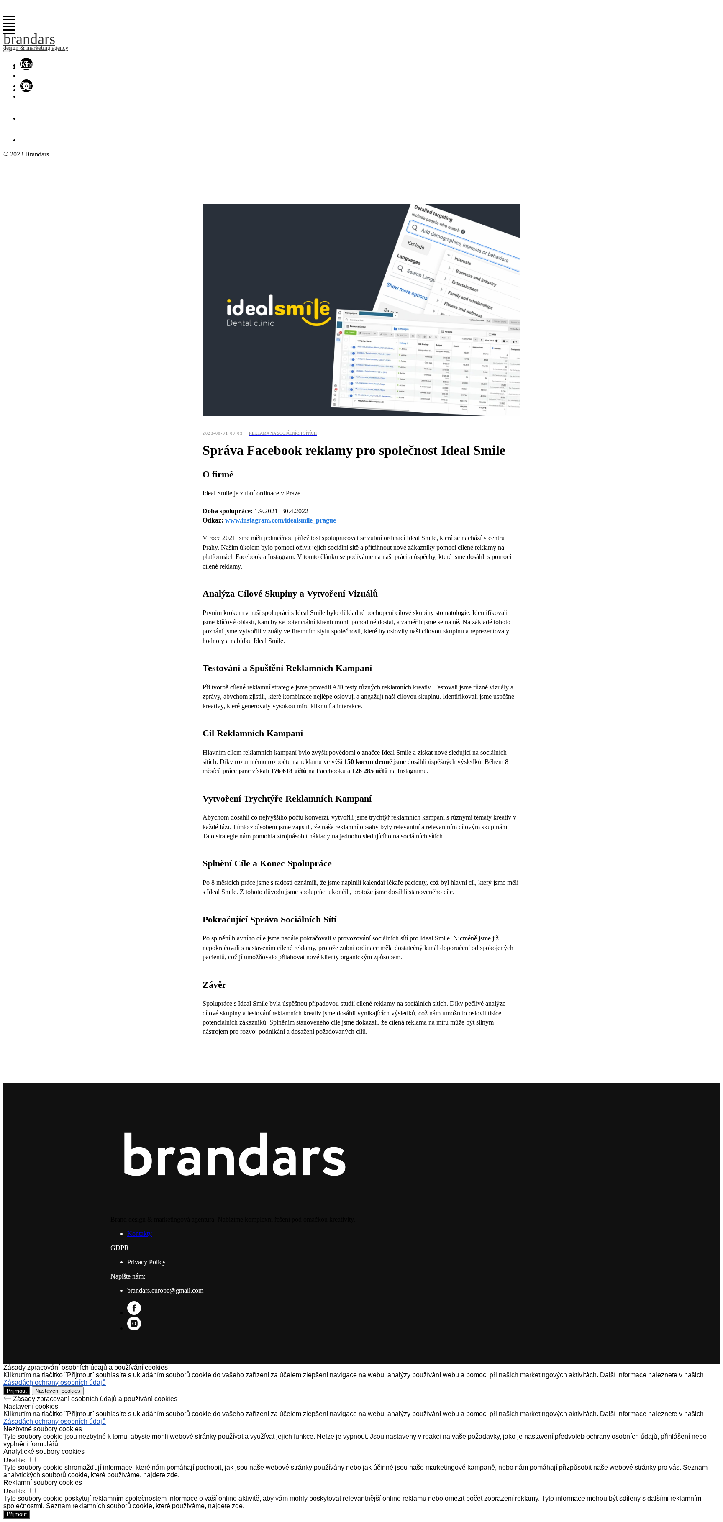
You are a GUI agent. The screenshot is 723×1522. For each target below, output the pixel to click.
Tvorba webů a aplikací (61, 96)
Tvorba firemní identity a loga (73, 75)
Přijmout (17, 1391)
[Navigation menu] (9, 20)
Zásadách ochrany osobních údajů (54, 1382)
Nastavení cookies (57, 1391)
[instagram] (26, 139)
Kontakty (37, 64)
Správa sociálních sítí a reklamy (76, 85)
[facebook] (26, 118)
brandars (29, 39)
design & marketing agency (35, 48)
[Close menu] (6, 51)
